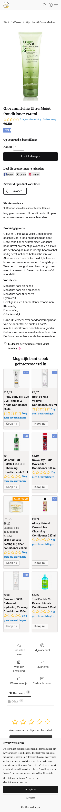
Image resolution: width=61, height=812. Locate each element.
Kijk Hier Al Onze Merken (40, 22)
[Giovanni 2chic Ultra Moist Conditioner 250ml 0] (30, 64)
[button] (6, 5)
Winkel (17, 22)
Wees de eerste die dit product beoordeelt (30, 730)
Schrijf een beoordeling (30, 119)
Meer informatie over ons (15, 782)
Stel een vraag (49, 119)
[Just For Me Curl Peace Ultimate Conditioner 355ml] (44, 581)
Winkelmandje (18, 683)
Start (6, 22)
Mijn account (42, 650)
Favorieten (42, 666)
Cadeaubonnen (42, 683)
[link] (30, 806)
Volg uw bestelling (19, 668)
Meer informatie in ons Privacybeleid (20, 778)
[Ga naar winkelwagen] (52, 5)
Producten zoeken (19, 652)
